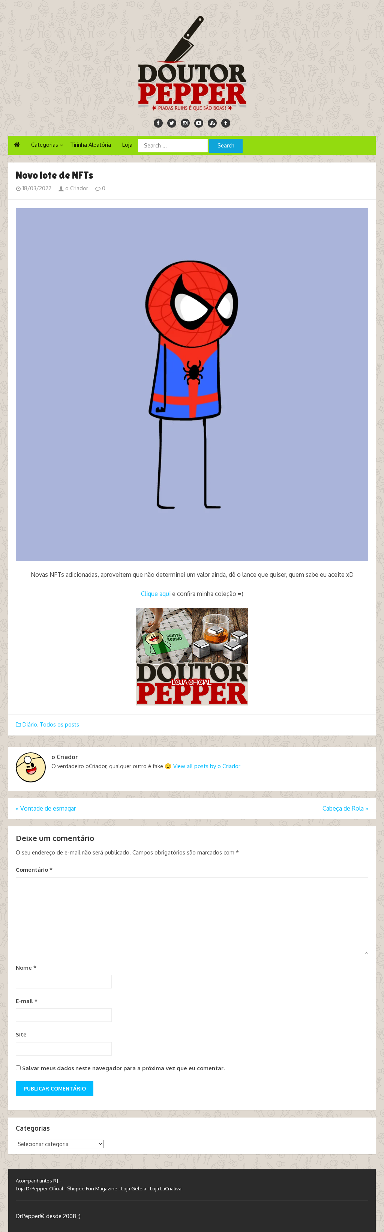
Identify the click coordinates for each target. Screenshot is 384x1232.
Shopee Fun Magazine (92, 1188)
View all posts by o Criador (206, 766)
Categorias (44, 144)
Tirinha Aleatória (90, 144)
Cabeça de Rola (345, 808)
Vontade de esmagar (46, 808)
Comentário (34, 869)
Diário (29, 724)
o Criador (76, 188)
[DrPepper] (192, 62)
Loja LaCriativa (166, 1188)
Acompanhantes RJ (37, 1181)
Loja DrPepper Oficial (39, 1188)
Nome (26, 967)
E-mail (27, 1001)
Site (21, 1034)
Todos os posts (59, 724)
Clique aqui (156, 593)
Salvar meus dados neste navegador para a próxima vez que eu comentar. (123, 1068)
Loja (127, 144)
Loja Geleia (133, 1188)
